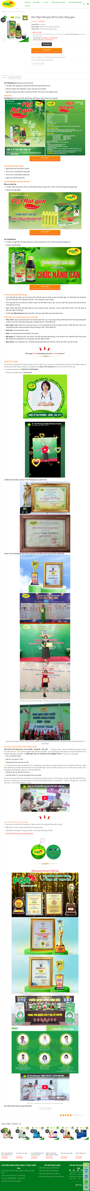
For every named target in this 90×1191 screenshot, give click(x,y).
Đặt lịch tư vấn (86, 1184)
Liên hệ (27, 6)
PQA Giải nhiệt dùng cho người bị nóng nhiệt (7, 1154)
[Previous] (1, 1143)
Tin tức (45, 2)
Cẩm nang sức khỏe (58, 2)
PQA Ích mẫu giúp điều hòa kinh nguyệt (52, 1153)
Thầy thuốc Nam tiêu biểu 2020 (60, 701)
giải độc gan (49, 60)
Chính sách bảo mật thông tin (49, 1171)
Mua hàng (46, 44)
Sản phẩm (36, 2)
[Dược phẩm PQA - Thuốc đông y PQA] (11, 4)
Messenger (86, 1178)
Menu (86, 1167)
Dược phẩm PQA (41, 480)
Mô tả (4, 77)
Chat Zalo (86, 1172)
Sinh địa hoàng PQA (66, 1153)
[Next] (88, 1143)
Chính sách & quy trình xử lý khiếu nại (51, 1176)
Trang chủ (27, 2)
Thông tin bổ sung (14, 77)
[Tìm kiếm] (84, 4)
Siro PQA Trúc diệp (21, 1153)
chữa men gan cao (41, 60)
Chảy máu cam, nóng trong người (46, 57)
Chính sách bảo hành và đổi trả (49, 1173)
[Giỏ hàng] (88, 4)
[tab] (4, 77)
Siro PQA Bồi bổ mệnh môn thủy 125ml (37, 1153)
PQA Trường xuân (81, 1153)
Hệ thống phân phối (75, 2)
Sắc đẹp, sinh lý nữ (19, 11)
